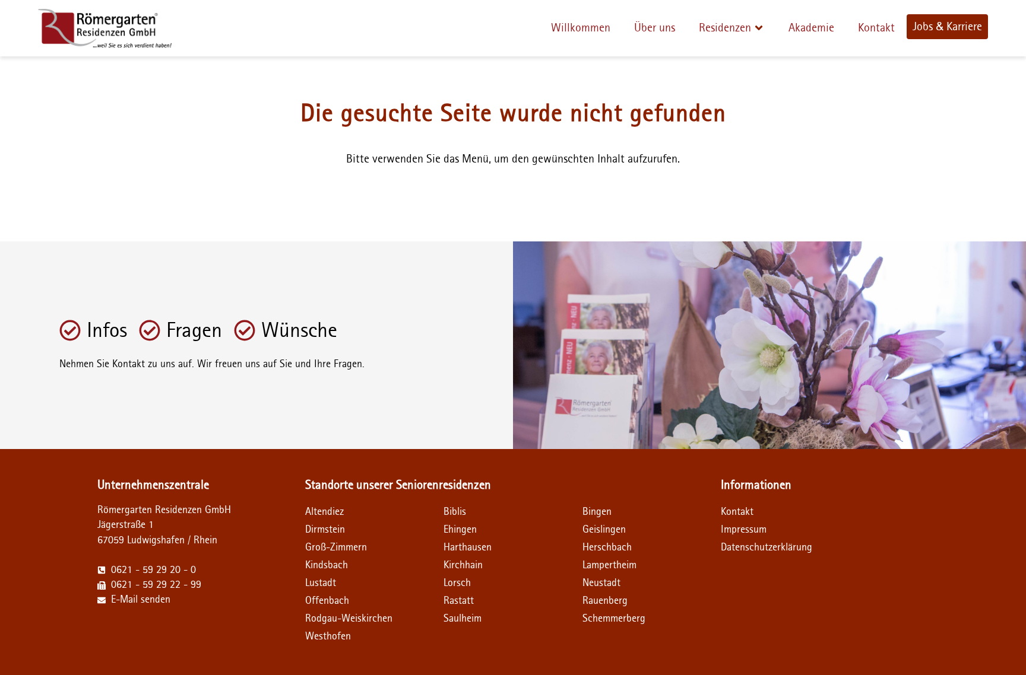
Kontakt (876, 28)
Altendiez (324, 512)
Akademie (811, 28)
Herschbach (607, 547)
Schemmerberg (613, 618)
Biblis (455, 512)
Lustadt (320, 583)
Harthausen (468, 547)
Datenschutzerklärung (755, 547)
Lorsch (457, 583)
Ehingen (460, 529)
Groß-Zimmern (336, 547)
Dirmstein (325, 529)
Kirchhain (463, 565)
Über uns (654, 28)
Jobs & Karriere (947, 27)
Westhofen (328, 636)
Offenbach (327, 601)
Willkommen (580, 28)
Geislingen (604, 529)
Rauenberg (605, 601)
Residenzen (725, 28)
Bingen (597, 512)
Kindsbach (326, 565)
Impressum (744, 529)
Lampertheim (609, 565)
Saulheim (463, 618)
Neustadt (601, 583)
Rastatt (459, 601)
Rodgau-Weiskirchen (348, 618)
